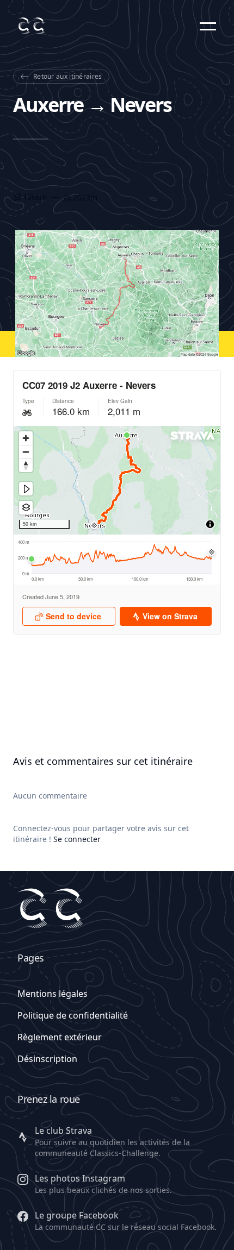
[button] (208, 26)
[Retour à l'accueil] (31, 25)
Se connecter (77, 839)
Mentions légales (52, 994)
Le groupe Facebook (77, 1215)
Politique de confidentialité (72, 1015)
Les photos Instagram (80, 1178)
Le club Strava (63, 1130)
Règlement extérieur (59, 1037)
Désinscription (47, 1059)
